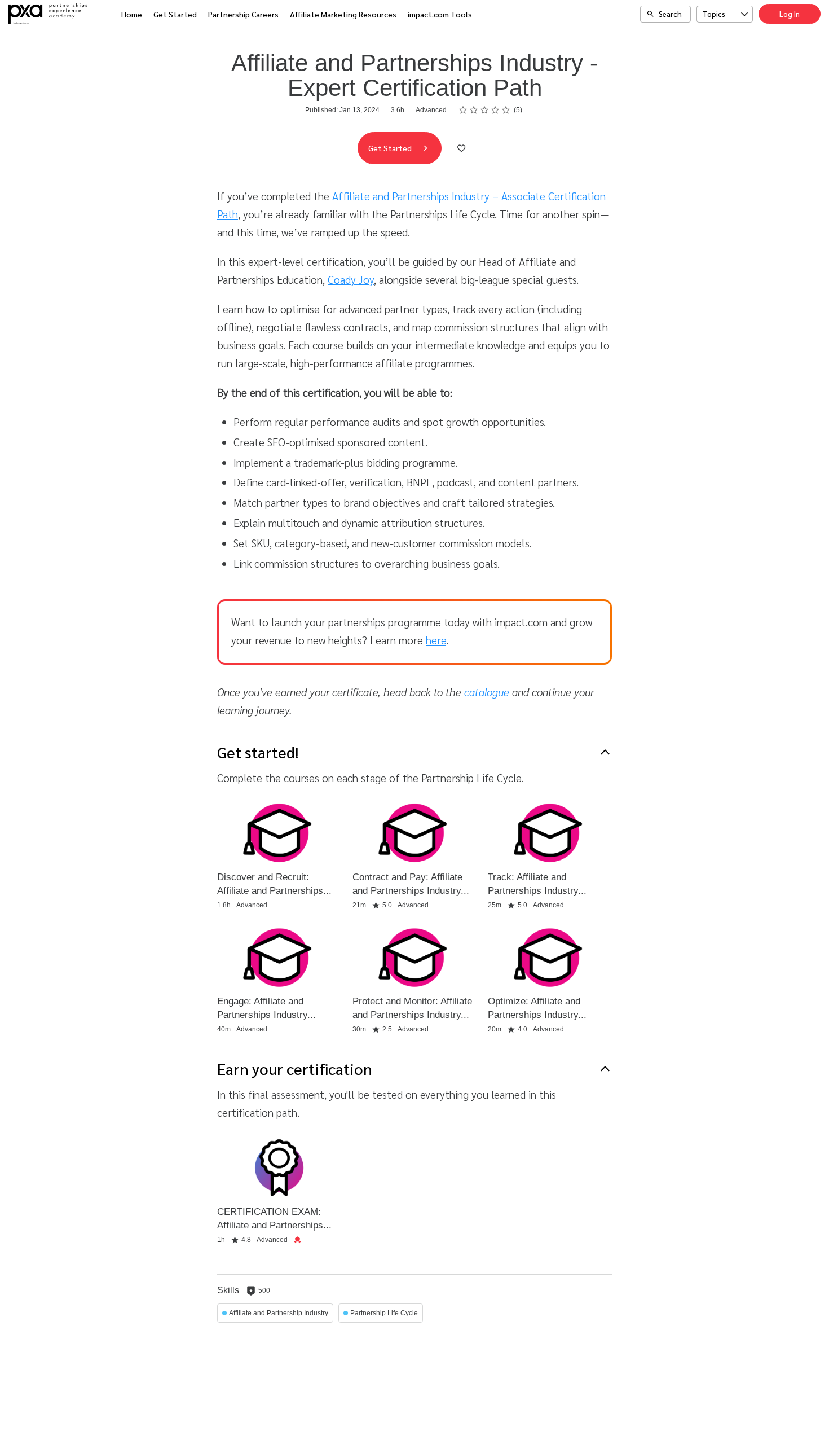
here (436, 640)
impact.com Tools (440, 14)
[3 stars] (484, 110)
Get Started (175, 14)
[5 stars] (506, 110)
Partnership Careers (243, 14)
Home (131, 14)
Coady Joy (351, 279)
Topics (714, 14)
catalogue (486, 692)
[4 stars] (495, 110)
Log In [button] (789, 14)
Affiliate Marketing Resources (343, 14)
